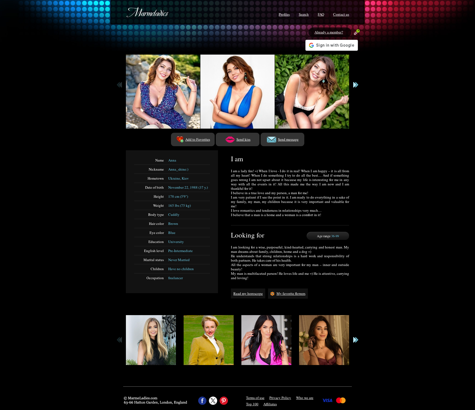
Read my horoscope (248, 293)
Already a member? (328, 32)
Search (304, 14)
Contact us (341, 14)
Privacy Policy (280, 397)
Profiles (284, 14)
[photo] (163, 92)
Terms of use (255, 397)
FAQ (321, 14)
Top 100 (252, 403)
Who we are (304, 397)
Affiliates (270, 403)
